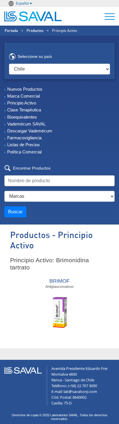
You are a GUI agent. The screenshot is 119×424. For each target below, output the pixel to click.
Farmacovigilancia (24, 137)
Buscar (15, 211)
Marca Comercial (23, 96)
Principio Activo (21, 102)
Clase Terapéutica (24, 109)
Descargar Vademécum (29, 130)
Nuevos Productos (24, 89)
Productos (35, 31)
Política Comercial (24, 151)
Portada (11, 31)
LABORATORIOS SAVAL (33, 16)
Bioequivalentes (22, 117)
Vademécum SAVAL (26, 123)
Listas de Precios (23, 144)
